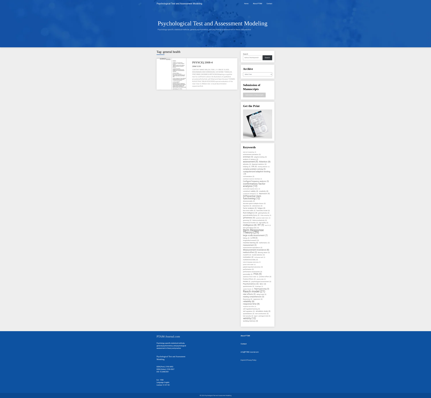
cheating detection (264, 166)
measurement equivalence (252, 247)
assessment (250, 161)
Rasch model (254, 291)
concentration (248, 176)
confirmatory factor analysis (254, 185)
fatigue (261, 208)
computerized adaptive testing (256, 172)
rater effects (249, 294)
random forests (248, 289)
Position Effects (249, 279)
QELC (263, 284)
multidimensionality (250, 260)
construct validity (250, 191)
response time (251, 304)
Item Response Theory (253, 231)
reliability (248, 301)
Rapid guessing (261, 289)
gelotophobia (263, 213)
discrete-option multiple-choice (254, 203)
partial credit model (249, 264)
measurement (249, 245)
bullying (246, 166)
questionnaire (248, 286)
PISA (257, 274)
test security (248, 316)
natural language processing (252, 262)
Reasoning (247, 299)
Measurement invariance (256, 250)
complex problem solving (254, 169)
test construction (262, 313)
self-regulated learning (251, 309)
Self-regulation (249, 311)
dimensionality (249, 201)
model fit (247, 255)
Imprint (243, 360)
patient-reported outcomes (253, 267)
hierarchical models (250, 223)
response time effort (249, 306)
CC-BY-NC (166, 385)
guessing (247, 220)
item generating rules (251, 228)
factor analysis (250, 208)
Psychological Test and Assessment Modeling (179, 3)
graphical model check (263, 218)
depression (264, 194)
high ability (263, 223)
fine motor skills (249, 210)
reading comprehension (253, 297)
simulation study (263, 311)
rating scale (261, 294)
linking (246, 238)
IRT (260, 225)
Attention (264, 162)
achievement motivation (252, 154)
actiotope (248, 157)
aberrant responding (249, 152)
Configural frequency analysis (256, 181)
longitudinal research (251, 240)
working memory (250, 321)
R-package (259, 286)
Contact (269, 3)
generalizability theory (251, 215)
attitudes (247, 164)
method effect (250, 252)
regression (258, 299)
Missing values (264, 252)
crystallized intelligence (250, 193)
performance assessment (252, 272)
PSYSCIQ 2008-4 (202, 62)
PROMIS (246, 281)
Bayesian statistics (259, 164)
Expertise (247, 206)
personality (248, 274)
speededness (248, 313)
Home (246, 3)
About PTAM (257, 3)
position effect (265, 276)
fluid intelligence (250, 213)
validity (249, 318)
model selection (258, 255)
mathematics (264, 243)
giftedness (249, 218)
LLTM (253, 238)
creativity (263, 191)
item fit (268, 225)
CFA (254, 167)
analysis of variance (250, 159)
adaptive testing (260, 157)
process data (261, 279)
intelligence (250, 225)
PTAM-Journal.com (168, 336)
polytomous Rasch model (250, 276)
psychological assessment (261, 281)
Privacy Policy (251, 360)
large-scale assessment (255, 235)
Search (245, 54)
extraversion (257, 206)
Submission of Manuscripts (254, 95)
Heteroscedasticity (259, 220)
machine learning (250, 243)
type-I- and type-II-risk (262, 316)
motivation (248, 257)
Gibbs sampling (265, 215)
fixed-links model (263, 210)
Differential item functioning (252, 197)
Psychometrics (251, 284)
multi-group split (259, 257)
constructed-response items (251, 189)
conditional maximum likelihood (252, 179)
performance (248, 269)
